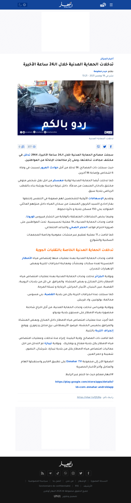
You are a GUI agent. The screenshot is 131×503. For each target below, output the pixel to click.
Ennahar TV (74, 361)
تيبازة (48, 343)
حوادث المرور (49, 167)
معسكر (58, 180)
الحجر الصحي (78, 227)
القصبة (50, 294)
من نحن (69, 481)
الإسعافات (96, 198)
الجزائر (99, 276)
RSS (77, 486)
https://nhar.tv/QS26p (89, 397)
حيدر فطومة (100, 71)
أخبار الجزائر (107, 59)
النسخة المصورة (99, 481)
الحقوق (78, 491)
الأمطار (27, 258)
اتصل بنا (57, 481)
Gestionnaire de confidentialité (54, 486)
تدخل (26, 155)
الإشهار (82, 481)
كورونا (30, 216)
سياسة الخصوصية (38, 481)
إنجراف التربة (104, 330)
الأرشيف (87, 486)
